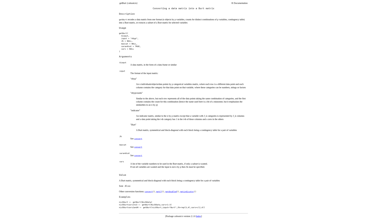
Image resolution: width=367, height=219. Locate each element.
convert (138, 139)
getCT (159, 192)
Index (198, 216)
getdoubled (171, 192)
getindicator (187, 192)
